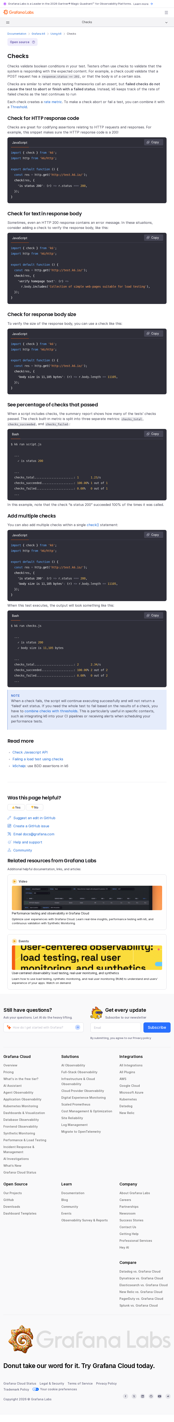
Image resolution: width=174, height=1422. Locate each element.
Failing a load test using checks (38, 759)
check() (93, 525)
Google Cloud (129, 1085)
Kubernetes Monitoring (20, 1106)
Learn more (141, 4)
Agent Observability (18, 1092)
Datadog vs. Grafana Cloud (139, 1271)
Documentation (16, 33)
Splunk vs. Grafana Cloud (138, 1305)
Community (69, 1206)
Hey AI (124, 1247)
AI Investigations (16, 1159)
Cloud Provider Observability (82, 1091)
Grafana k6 (38, 33)
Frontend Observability (20, 1126)
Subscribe (157, 1027)
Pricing (8, 1072)
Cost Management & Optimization (86, 1111)
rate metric (53, 102)
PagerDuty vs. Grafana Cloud (141, 1298)
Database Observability (21, 1119)
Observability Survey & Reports (84, 1220)
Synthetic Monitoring (19, 1133)
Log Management (74, 1125)
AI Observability (73, 1065)
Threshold (18, 107)
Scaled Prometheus (75, 1104)
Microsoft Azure (131, 1092)
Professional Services (135, 1240)
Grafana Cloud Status (19, 1172)
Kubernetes (128, 1099)
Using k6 (56, 33)
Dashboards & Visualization (24, 1113)
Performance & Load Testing (24, 1140)
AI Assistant (12, 1085)
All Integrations (131, 1065)
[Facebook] (125, 1396)
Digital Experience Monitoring (83, 1097)
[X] (134, 1396)
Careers (125, 1200)
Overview (10, 1065)
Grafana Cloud (114, 1365)
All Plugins (127, 1072)
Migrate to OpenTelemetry (81, 1131)
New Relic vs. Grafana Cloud (140, 1292)
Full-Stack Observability (79, 1072)
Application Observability (22, 1099)
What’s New (12, 1165)
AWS (122, 1079)
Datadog (125, 1106)
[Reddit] (168, 1396)
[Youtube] (159, 1396)
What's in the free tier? (20, 1079)
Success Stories (131, 1220)
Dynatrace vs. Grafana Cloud (141, 1278)
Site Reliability (72, 1118)
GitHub (8, 1200)
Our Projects (12, 1193)
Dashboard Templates (19, 1213)
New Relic (126, 1113)
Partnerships (129, 1206)
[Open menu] (166, 12)
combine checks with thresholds (51, 711)
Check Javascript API (30, 752)
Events (66, 1213)
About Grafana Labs (134, 1193)
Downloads (11, 1206)
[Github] (151, 1396)
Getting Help (129, 1234)
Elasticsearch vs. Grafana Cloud (143, 1285)
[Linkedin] (142, 1396)
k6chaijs (19, 766)
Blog (64, 1200)
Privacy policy (142, 1038)
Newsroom (127, 1213)
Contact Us (127, 1227)
